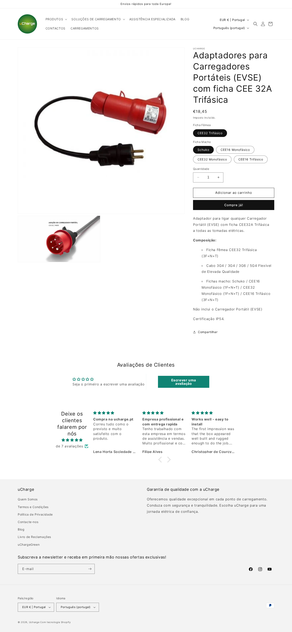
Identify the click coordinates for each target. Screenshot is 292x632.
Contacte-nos (28, 522)
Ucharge (34, 622)
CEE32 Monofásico (212, 159)
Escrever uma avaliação (183, 382)
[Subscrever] (89, 569)
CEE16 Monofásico (235, 149)
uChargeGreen (29, 544)
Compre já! (233, 205)
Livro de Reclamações (34, 537)
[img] (72, 440)
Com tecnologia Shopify (55, 622)
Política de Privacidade (35, 514)
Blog (21, 529)
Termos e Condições (33, 507)
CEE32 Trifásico (210, 133)
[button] (56, 19)
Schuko (203, 149)
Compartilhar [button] (207, 332)
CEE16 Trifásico (250, 159)
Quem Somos (28, 499)
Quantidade (201, 168)
